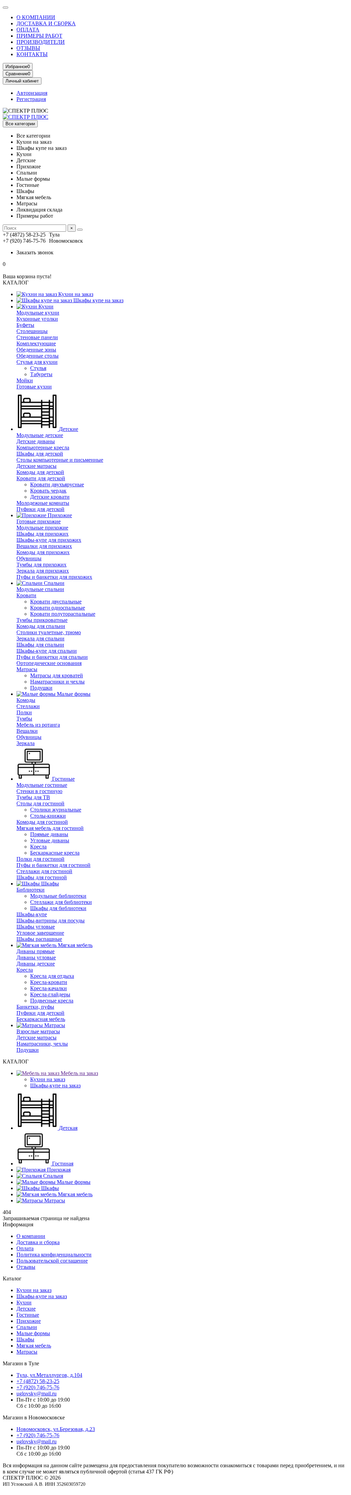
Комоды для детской (40, 472)
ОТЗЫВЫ (28, 48)
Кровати (26, 595)
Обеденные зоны (36, 350)
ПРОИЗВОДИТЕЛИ (40, 42)
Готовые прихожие (38, 521)
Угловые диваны (49, 840)
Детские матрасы (36, 466)
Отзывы (25, 1267)
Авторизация (31, 93)
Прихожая (58, 1170)
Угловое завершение (40, 933)
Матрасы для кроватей (56, 675)
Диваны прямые (35, 951)
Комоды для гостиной (42, 822)
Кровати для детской (40, 478)
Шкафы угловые (35, 927)
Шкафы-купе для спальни (46, 651)
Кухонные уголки (37, 319)
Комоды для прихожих (43, 552)
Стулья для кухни (37, 362)
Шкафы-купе (31, 914)
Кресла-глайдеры (50, 994)
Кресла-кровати (48, 982)
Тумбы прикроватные (42, 620)
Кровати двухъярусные (57, 484)
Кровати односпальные (57, 608)
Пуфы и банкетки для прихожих (54, 577)
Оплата (25, 1248)
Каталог (12, 1278)
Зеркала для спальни (40, 638)
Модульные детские (39, 435)
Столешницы (32, 331)
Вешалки (27, 731)
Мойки (24, 380)
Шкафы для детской (39, 454)
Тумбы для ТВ (33, 797)
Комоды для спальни (40, 626)
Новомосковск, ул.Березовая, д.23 (55, 1429)
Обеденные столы (37, 356)
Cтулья (38, 368)
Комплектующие (36, 343)
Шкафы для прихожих (42, 534)
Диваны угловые (36, 957)
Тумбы (24, 718)
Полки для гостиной (40, 859)
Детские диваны (35, 441)
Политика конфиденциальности (54, 1254)
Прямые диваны (49, 834)
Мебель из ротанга (38, 725)
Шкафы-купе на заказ (55, 1085)
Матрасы (26, 669)
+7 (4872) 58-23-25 (37, 1381)
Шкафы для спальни (40, 645)
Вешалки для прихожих (44, 546)
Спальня (52, 1176)
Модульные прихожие (42, 528)
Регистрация (31, 99)
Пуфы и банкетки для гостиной (53, 865)
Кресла (38, 846)
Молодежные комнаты (42, 503)
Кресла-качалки (48, 988)
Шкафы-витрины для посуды (50, 920)
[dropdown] (5, 8)
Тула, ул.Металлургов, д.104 (49, 1375)
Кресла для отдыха (52, 976)
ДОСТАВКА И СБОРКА (46, 23)
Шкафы (49, 883)
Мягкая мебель (75, 945)
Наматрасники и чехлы (57, 682)
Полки (24, 712)
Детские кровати (50, 497)
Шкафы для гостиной (41, 877)
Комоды (25, 700)
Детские (68, 429)
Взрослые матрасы (38, 1031)
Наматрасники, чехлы (42, 1044)
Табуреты (41, 374)
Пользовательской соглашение (52, 1261)
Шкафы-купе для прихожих (48, 540)
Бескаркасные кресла (55, 853)
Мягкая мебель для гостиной (50, 828)
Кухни (45, 306)
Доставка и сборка (38, 1242)
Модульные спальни (40, 589)
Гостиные (63, 779)
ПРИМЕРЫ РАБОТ (39, 36)
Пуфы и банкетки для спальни (52, 657)
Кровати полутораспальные (62, 614)
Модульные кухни (37, 313)
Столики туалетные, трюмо (48, 632)
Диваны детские (35, 964)
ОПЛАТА (27, 30)
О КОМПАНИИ (35, 17)
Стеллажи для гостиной (44, 871)
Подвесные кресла (51, 1001)
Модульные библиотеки (58, 896)
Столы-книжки (48, 816)
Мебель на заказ (78, 1073)
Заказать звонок (34, 252)
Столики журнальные (55, 810)
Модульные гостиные (41, 785)
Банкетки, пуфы (35, 1007)
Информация (18, 1224)
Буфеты (25, 325)
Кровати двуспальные (56, 601)
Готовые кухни (34, 386)
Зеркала (25, 743)
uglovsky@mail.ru (36, 1393)
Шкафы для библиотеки (58, 908)
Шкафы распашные (39, 939)
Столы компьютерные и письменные (59, 460)
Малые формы (73, 694)
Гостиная (62, 1163)
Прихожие (59, 515)
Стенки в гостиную (39, 791)
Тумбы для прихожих (41, 564)
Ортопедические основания (49, 663)
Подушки (41, 688)
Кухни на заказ (75, 294)
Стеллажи (28, 706)
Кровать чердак (48, 491)
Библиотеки (30, 890)
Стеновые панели (37, 337)
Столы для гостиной (40, 803)
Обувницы (28, 558)
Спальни (53, 583)
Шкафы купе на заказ (97, 300)
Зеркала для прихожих (42, 571)
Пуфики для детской (40, 509)
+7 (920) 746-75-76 (37, 1387)
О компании (30, 1236)
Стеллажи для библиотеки (61, 902)
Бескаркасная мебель (40, 1019)
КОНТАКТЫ (32, 54)
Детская (67, 1128)
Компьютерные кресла (42, 447)
